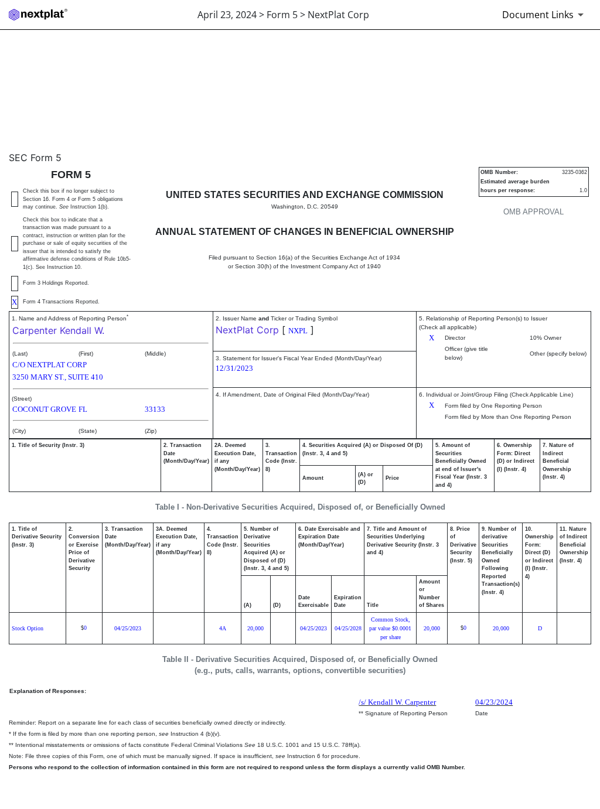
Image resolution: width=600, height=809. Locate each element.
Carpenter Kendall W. (58, 330)
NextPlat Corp (247, 330)
